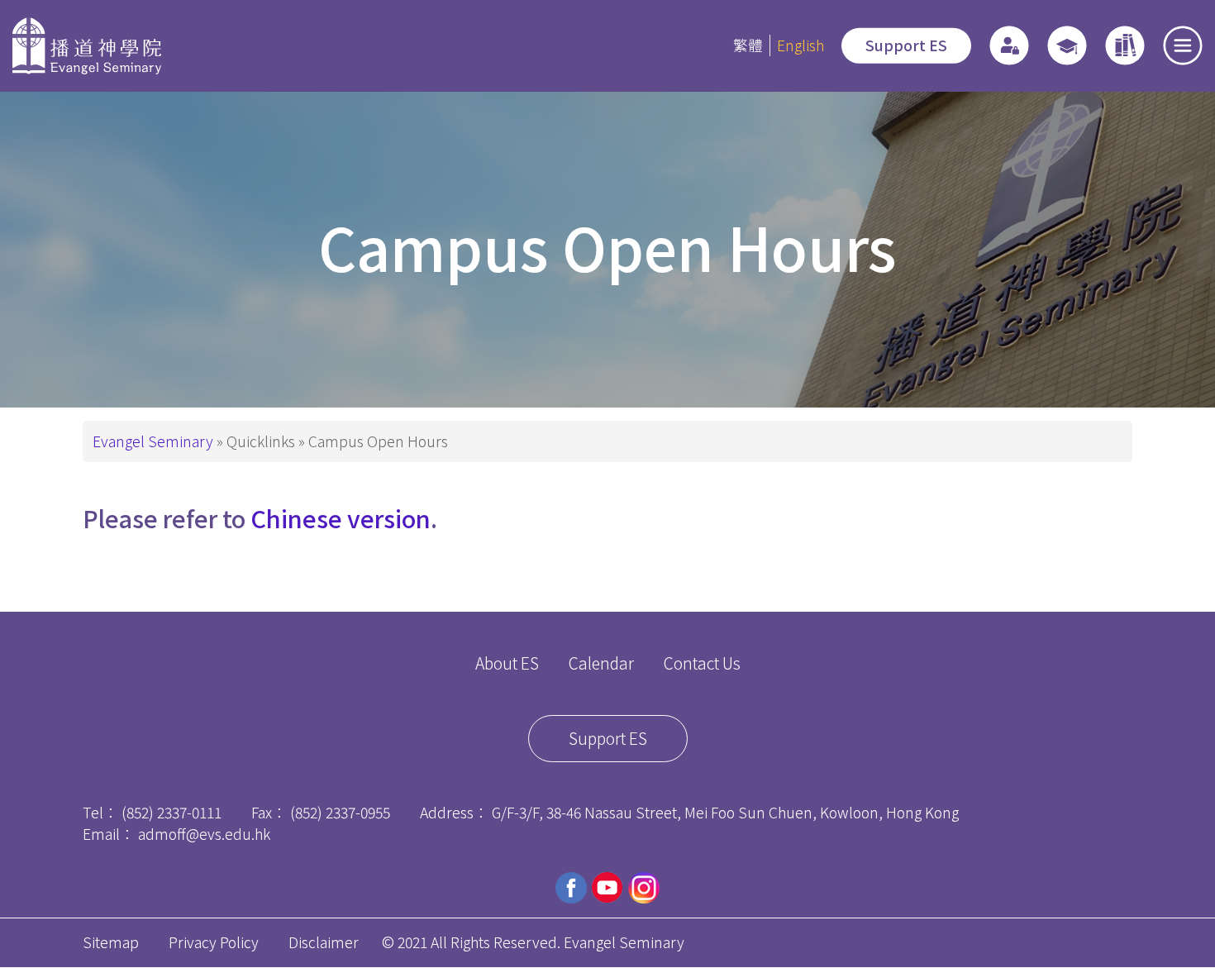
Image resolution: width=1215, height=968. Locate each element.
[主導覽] (1183, 45)
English (800, 45)
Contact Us (702, 663)
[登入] (1009, 45)
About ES (507, 663)
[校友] (1067, 45)
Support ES (906, 45)
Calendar (601, 663)
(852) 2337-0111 (172, 812)
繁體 (748, 45)
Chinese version (340, 518)
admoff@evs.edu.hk (204, 833)
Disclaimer (323, 942)
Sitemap (111, 942)
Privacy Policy (214, 942)
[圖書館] (1125, 45)
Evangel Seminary (153, 441)
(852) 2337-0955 (340, 812)
